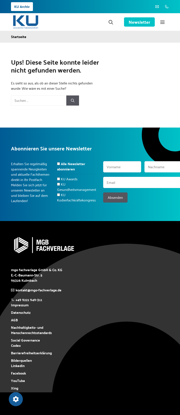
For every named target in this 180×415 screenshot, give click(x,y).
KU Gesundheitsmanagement (76, 187)
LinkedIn (18, 365)
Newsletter (139, 22)
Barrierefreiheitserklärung (31, 353)
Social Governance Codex (25, 343)
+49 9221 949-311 (29, 299)
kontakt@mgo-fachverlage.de (38, 290)
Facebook (18, 373)
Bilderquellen (21, 360)
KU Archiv (22, 6)
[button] (111, 22)
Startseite (18, 36)
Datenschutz (21, 312)
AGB (14, 320)
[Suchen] (72, 100)
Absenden (115, 197)
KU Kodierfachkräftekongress (76, 197)
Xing (14, 388)
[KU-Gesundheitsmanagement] (25, 22)
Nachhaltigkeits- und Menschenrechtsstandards (31, 330)
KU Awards (69, 179)
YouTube (18, 380)
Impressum (20, 305)
